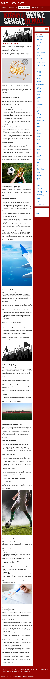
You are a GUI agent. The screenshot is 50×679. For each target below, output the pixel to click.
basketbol (39, 71)
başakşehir (39, 69)
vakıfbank (38, 198)
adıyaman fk (39, 46)
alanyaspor (39, 48)
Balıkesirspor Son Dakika (41, 65)
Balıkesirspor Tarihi (41, 10)
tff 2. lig (38, 179)
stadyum (38, 171)
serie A (38, 162)
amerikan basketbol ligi (41, 52)
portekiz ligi (39, 150)
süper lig (38, 174)
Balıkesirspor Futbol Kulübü (37, 7)
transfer (38, 185)
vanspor (38, 200)
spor (38, 165)
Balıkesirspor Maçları (18, 10)
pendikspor (39, 147)
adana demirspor (40, 43)
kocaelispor (39, 129)
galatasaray (39, 105)
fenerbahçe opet (40, 95)
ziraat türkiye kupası (40, 204)
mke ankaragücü (40, 140)
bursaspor (39, 81)
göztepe (38, 113)
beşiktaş (38, 74)
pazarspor (39, 146)
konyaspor (39, 130)
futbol (38, 103)
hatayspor (39, 117)
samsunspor (39, 160)
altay (38, 49)
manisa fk (39, 136)
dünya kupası (39, 88)
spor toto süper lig (40, 169)
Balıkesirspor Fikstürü (24, 7)
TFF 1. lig (38, 178)
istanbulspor (39, 121)
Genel (38, 110)
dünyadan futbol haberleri (41, 90)
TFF (37, 176)
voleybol (38, 201)
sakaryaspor (39, 158)
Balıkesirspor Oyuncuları (30, 10)
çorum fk (38, 87)
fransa (38, 101)
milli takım (39, 139)
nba (37, 142)
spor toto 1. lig (39, 168)
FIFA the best (39, 100)
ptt (37, 152)
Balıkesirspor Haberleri (7, 10)
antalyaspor (39, 55)
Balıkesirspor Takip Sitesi (13, 3)
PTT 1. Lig (39, 153)
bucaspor (38, 78)
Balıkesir (37, 213)
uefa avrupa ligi (39, 192)
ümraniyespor (39, 197)
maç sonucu (39, 133)
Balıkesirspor (11, 7)
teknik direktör (39, 175)
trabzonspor (39, 184)
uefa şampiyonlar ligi (41, 195)
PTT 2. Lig (39, 155)
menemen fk (39, 137)
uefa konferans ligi (40, 194)
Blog (17, 7)
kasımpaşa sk (39, 124)
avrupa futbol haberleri (41, 56)
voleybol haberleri (40, 202)
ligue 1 (38, 132)
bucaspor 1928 (40, 79)
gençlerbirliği (39, 108)
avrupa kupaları (40, 58)
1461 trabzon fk (40, 36)
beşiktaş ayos (39, 75)
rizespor (38, 156)
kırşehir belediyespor (41, 127)
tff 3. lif (38, 181)
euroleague (39, 91)
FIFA (38, 98)
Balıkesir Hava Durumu (40, 211)
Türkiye (38, 189)
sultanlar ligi (39, 172)
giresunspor (39, 111)
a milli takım (39, 42)
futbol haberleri (40, 104)
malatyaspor (39, 134)
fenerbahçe (39, 94)
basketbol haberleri (40, 72)
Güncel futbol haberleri (41, 114)
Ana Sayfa (4, 7)
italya (38, 123)
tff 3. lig (38, 182)
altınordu (38, 51)
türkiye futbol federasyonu (42, 191)
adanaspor (39, 45)
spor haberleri (39, 166)
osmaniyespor (39, 145)
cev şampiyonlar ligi (40, 85)
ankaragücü (39, 53)
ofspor (38, 143)
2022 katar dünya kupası (41, 37)
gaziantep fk (39, 107)
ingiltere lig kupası (40, 120)
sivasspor (39, 163)
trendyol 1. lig (39, 188)
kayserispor (39, 126)
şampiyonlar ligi (40, 159)
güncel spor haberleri (41, 116)
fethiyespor (39, 97)
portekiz (38, 149)
